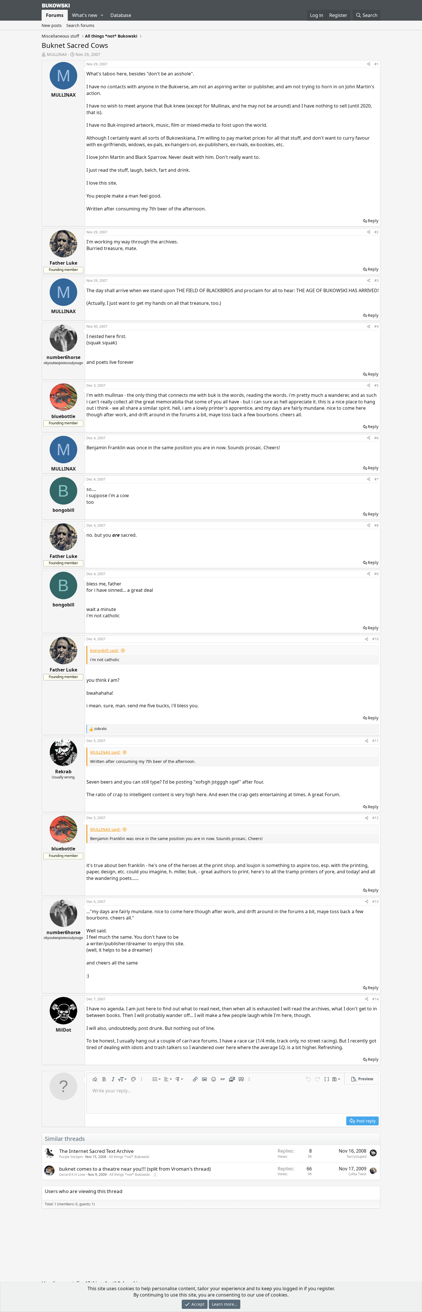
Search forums (80, 25)
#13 (375, 901)
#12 (375, 817)
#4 (376, 326)
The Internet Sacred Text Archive (96, 1151)
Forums (54, 15)
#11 (375, 740)
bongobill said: (104, 650)
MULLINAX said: (105, 752)
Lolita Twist (357, 1174)
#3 (376, 280)
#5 (376, 385)
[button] (102, 15)
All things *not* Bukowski (129, 1156)
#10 (375, 639)
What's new (84, 15)
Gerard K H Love (72, 1174)
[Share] (368, 64)
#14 (375, 999)
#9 (376, 573)
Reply (373, 220)
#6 (376, 438)
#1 (376, 64)
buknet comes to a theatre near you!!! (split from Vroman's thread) (135, 1168)
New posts (52, 25)
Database (121, 15)
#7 (376, 479)
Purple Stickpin (71, 1156)
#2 (376, 232)
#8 (376, 525)
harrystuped (356, 1156)
